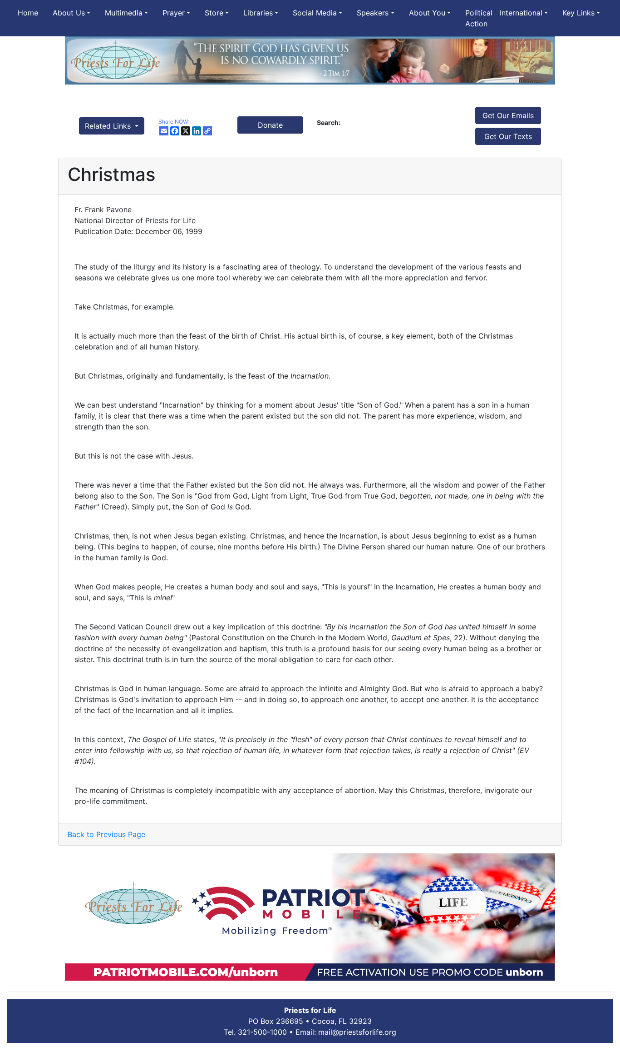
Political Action (478, 18)
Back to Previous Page (106, 834)
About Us (69, 12)
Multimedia (124, 12)
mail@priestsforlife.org (357, 1032)
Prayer (173, 12)
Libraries (258, 12)
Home (28, 12)
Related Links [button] (109, 125)
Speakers (373, 12)
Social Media (315, 12)
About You (427, 12)
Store (214, 12)
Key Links (578, 12)
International (521, 12)
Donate (270, 125)
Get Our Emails (508, 115)
